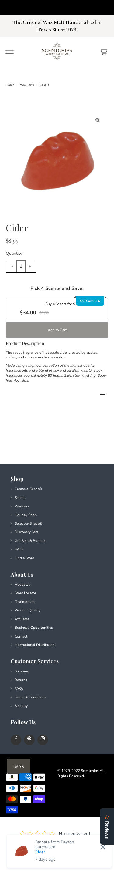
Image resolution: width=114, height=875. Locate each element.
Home (10, 85)
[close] (102, 847)
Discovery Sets (27, 532)
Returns (21, 680)
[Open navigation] (10, 51)
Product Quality (27, 610)
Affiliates (22, 619)
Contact (21, 636)
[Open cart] (103, 51)
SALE (19, 549)
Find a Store (24, 558)
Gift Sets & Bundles (31, 540)
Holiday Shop (26, 515)
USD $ (18, 766)
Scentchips (90, 770)
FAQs (19, 688)
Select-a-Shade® (29, 523)
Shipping (22, 671)
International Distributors (35, 644)
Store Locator (25, 593)
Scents (20, 497)
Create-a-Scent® (28, 488)
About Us (22, 584)
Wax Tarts (27, 85)
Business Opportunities (34, 627)
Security (21, 705)
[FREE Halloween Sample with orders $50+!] (57, 7)
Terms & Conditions (31, 697)
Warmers (22, 506)
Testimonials (25, 601)
